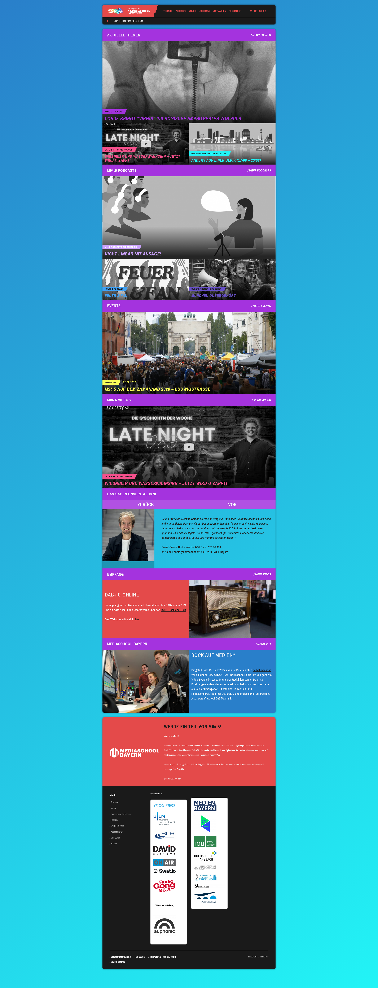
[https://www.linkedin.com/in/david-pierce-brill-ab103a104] (128, 535)
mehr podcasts (260, 170)
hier (137, 619)
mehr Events (262, 305)
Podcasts (181, 11)
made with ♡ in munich (258, 956)
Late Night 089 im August (118, 150)
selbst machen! (262, 670)
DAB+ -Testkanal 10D (173, 610)
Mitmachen (220, 11)
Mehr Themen (261, 35)
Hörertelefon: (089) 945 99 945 (163, 957)
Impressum (140, 957)
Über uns (205, 11)
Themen (167, 11)
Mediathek (235, 11)
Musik (193, 11)
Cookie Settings (118, 962)
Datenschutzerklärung (121, 957)
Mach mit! (264, 643)
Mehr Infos (263, 574)
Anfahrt (114, 843)
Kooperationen (117, 832)
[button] (145, 504)
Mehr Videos (262, 400)
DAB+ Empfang (117, 826)
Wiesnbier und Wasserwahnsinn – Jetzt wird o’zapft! (142, 158)
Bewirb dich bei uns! (172, 778)
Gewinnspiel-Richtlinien (121, 814)
